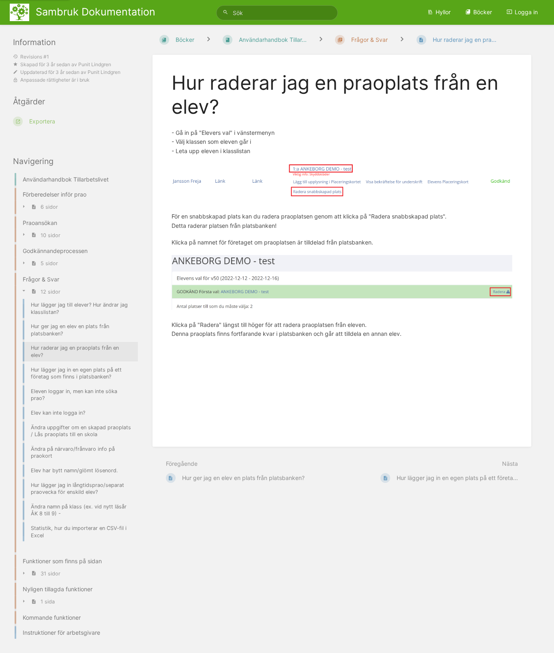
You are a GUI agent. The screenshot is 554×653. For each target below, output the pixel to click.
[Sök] (227, 12)
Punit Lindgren (94, 64)
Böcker (482, 12)
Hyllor (443, 12)
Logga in (526, 12)
